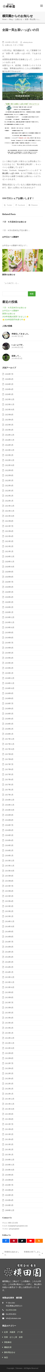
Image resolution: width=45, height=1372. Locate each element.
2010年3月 (9, 1205)
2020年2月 (9, 607)
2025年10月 (9, 410)
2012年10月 (9, 1048)
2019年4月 (9, 658)
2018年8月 (9, 698)
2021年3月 (9, 541)
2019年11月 (9, 622)
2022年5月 (9, 480)
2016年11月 (9, 805)
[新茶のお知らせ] (22, 260)
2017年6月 (9, 769)
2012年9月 (9, 1053)
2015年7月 (9, 886)
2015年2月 (9, 911)
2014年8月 (9, 937)
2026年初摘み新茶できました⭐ (15, 317)
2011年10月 (9, 1109)
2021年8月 (9, 521)
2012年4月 (9, 1079)
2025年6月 (9, 420)
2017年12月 (9, 739)
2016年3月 (9, 845)
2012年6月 (9, 1068)
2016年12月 (9, 800)
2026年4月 (9, 389)
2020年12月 (9, 557)
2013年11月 (9, 982)
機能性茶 (8, 1347)
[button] (41, 6)
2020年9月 (9, 572)
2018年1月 (9, 734)
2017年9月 (9, 754)
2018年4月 (9, 719)
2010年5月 (9, 1195)
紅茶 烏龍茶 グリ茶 (13, 1332)
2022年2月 (9, 496)
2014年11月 (9, 921)
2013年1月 (9, 1033)
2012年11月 (9, 1043)
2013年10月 (9, 987)
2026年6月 (9, 379)
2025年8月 (9, 415)
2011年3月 (9, 1144)
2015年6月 (9, 891)
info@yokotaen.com (13, 1318)
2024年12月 (9, 435)
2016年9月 (9, 815)
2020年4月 (9, 597)
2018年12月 (9, 678)
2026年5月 (9, 384)
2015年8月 (9, 881)
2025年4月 (9, 430)
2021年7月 (9, 526)
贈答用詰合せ (9, 1352)
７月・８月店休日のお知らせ (14, 222)
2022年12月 (9, 460)
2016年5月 (9, 835)
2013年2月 (9, 1028)
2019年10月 (9, 627)
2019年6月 (9, 648)
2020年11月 (9, 562)
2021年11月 (9, 511)
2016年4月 (9, 840)
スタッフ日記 (18, 45)
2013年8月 (9, 997)
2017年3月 (9, 785)
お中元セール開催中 (10, 237)
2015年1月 (9, 916)
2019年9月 (9, 633)
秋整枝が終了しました (31, 1253)
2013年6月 (9, 1008)
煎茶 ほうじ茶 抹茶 (13, 1337)
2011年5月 (9, 1134)
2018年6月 (9, 709)
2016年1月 (9, 856)
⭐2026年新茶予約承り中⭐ (13, 320)
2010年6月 (9, 1190)
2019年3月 (9, 663)
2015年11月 (9, 866)
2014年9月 (9, 932)
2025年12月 (9, 399)
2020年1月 (9, 612)
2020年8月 (9, 577)
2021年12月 (9, 506)
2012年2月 (9, 1089)
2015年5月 (9, 896)
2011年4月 (9, 1139)
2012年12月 (9, 1038)
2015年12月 (9, 861)
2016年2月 (9, 850)
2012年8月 (9, 1058)
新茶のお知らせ (8, 275)
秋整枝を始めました (10, 1253)
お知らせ (8, 45)
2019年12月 (9, 617)
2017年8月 (9, 759)
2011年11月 (9, 1104)
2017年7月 (9, 764)
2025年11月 (9, 404)
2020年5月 (9, 592)
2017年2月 (9, 790)
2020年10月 (9, 567)
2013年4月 (9, 1018)
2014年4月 (9, 957)
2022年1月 (9, 501)
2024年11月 (9, 440)
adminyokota (28, 42)
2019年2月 (9, 668)
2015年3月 (9, 906)
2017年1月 (9, 795)
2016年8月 (9, 820)
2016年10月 (9, 810)
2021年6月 (9, 531)
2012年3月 (9, 1084)
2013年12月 (9, 977)
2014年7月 (9, 942)
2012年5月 (9, 1073)
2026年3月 (9, 394)
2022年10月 (9, 465)
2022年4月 (9, 486)
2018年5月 (9, 714)
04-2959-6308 (11, 1310)
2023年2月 (9, 455)
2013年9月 (9, 992)
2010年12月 (9, 1160)
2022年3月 (9, 491)
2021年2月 (9, 546)
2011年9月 (9, 1114)
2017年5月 (9, 774)
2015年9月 (9, 876)
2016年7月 (9, 825)
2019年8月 (9, 638)
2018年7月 (9, 703)
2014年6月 (9, 947)
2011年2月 (9, 1149)
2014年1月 (9, 972)
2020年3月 (9, 602)
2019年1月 (9, 673)
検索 (32, 294)
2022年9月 (9, 470)
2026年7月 (9, 374)
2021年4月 (9, 536)
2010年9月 (9, 1175)
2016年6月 (9, 830)
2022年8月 (9, 475)
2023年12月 (9, 450)
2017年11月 (9, 744)
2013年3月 (9, 1023)
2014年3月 (9, 962)
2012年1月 (9, 1094)
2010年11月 (9, 1165)
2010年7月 (9, 1185)
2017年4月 (9, 780)
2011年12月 (9, 1099)
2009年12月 (9, 1210)
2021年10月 (9, 516)
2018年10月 (9, 688)
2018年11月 (9, 683)
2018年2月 (9, 729)
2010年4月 (9, 1200)
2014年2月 (9, 967)
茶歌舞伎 (8, 1342)
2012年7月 (9, 1063)
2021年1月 (9, 551)
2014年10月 (9, 926)
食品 (6, 1357)
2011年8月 (9, 1119)
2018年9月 (9, 693)
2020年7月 (9, 582)
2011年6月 (9, 1129)
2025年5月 (9, 425)
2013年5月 (9, 1013)
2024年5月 (9, 445)
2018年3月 (9, 724)
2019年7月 (9, 643)
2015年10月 (9, 871)
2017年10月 (9, 749)
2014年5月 (9, 952)
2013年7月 (9, 1003)
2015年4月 (9, 901)
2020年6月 (9, 587)
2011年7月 (9, 1124)
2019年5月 (9, 653)
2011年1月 (9, 1155)
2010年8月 (9, 1180)
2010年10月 (9, 1170)
